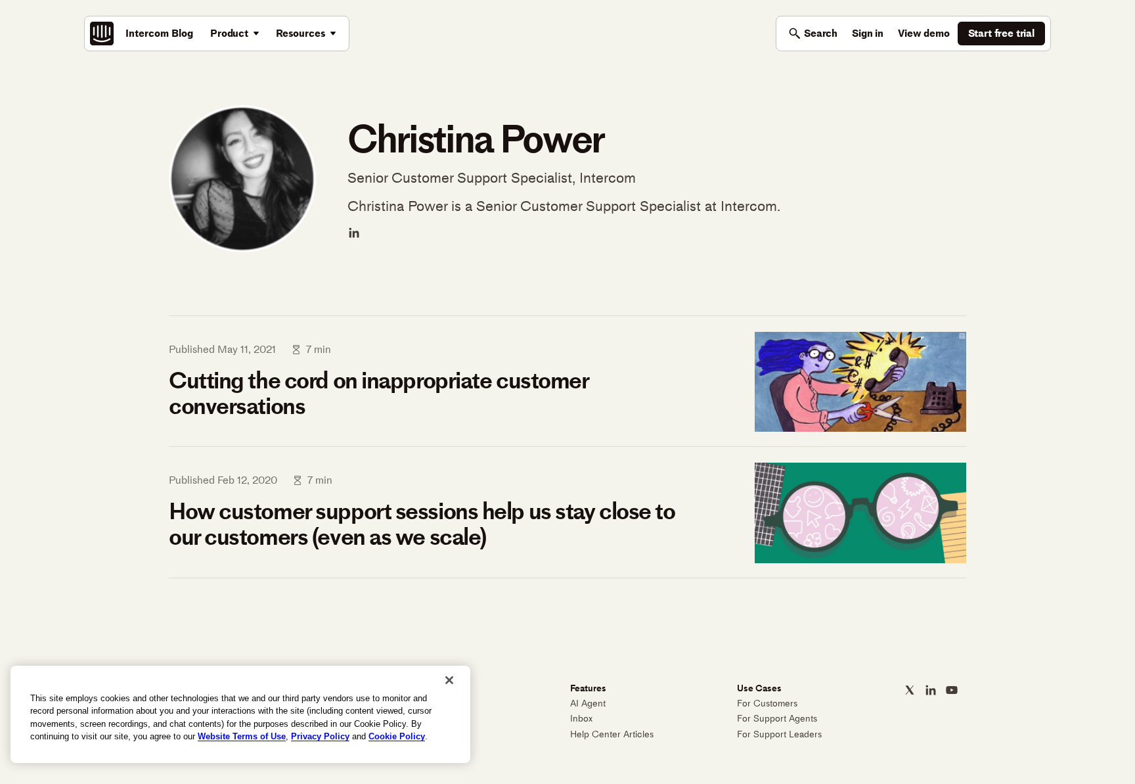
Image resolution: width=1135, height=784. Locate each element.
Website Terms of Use (242, 736)
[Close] (449, 680)
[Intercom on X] (909, 690)
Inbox (581, 718)
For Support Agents (777, 718)
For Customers (767, 703)
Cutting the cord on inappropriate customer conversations (379, 393)
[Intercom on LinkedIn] (930, 690)
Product (229, 33)
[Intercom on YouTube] (951, 690)
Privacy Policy (320, 736)
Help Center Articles (612, 734)
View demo (924, 33)
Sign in (867, 33)
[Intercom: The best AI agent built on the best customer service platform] (102, 33)
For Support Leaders (779, 734)
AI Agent (588, 703)
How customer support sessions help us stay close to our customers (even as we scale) (422, 524)
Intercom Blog (159, 33)
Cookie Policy (396, 736)
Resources (301, 33)
